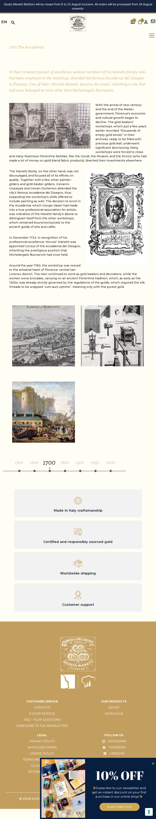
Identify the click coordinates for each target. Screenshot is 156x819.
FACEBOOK (117, 747)
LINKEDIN (116, 753)
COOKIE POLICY (42, 753)
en (4, 22)
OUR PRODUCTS (114, 701)
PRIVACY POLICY (42, 741)
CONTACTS (42, 707)
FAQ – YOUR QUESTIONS (42, 720)
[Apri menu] (151, 35)
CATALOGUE (114, 713)
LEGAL (42, 735)
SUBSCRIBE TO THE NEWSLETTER (42, 726)
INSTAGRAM (116, 741)
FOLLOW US (114, 735)
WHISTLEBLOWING (42, 747)
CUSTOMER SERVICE (42, 701)
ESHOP (113, 707)
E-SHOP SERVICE (42, 713)
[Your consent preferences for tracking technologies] (149, 812)
